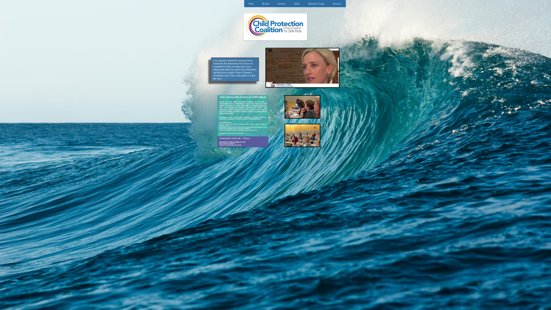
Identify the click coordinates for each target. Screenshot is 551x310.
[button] (265, 3)
